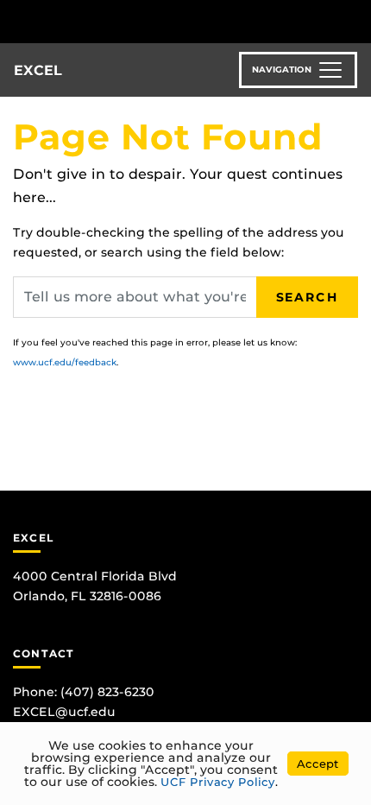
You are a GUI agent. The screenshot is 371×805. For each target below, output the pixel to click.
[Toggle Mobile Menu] (354, 20)
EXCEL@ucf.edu (64, 711)
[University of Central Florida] (131, 21)
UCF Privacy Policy (217, 782)
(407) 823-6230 (107, 692)
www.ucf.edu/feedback (64, 362)
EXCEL (38, 70)
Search (307, 297)
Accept (318, 763)
